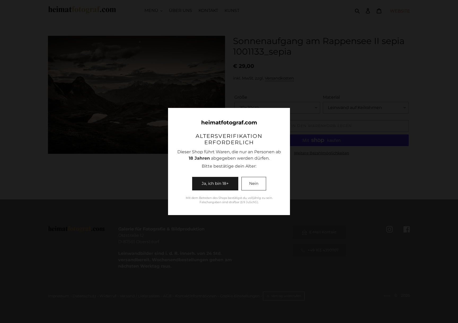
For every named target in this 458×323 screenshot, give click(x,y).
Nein (253, 183)
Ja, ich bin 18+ (215, 183)
